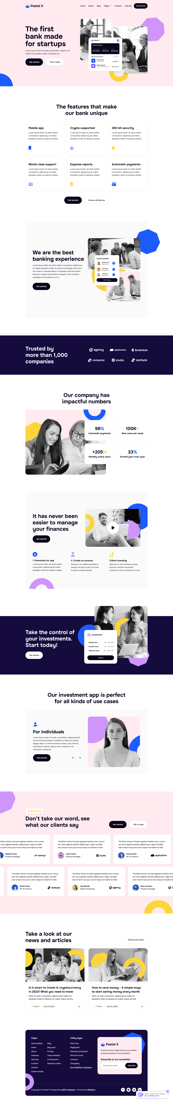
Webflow (91, 1090)
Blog (99, 6)
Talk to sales (55, 62)
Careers (34, 1067)
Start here (74, 1043)
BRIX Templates (68, 1090)
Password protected (79, 1051)
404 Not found (76, 1055)
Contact (118, 6)
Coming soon (53, 1059)
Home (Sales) (36, 1043)
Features (35, 1055)
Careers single (37, 1071)
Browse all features (97, 200)
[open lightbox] (113, 528)
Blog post (51, 1047)
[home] (34, 6)
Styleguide (74, 1047)
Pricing (50, 1051)
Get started (140, 6)
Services (35, 1059)
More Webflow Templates (81, 1067)
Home (82, 6)
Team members (53, 1055)
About (91, 6)
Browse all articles (136, 940)
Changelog (74, 1063)
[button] (108, 5)
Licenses (74, 1059)
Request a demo (54, 1063)
